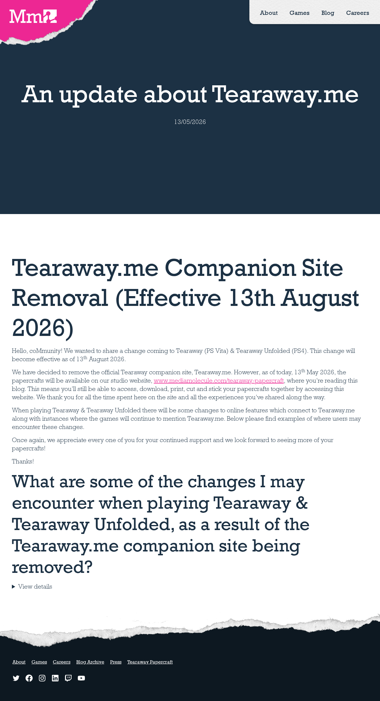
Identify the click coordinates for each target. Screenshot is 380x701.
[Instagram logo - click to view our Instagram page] (42, 678)
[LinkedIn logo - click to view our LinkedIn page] (55, 678)
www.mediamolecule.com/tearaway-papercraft (219, 380)
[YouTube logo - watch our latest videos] (81, 678)
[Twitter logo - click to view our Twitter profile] (16, 678)
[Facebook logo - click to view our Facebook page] (29, 678)
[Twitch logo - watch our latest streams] (68, 678)
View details (35, 586)
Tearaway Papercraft (150, 662)
